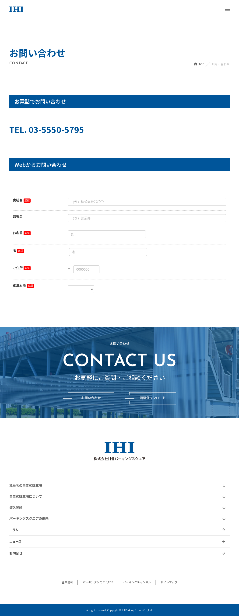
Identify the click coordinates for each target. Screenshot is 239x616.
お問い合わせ (91, 398)
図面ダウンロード (153, 398)
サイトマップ (169, 582)
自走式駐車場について (25, 496)
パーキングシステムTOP (98, 582)
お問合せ (15, 553)
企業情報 (67, 582)
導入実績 (15, 507)
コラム (13, 529)
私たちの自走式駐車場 (25, 485)
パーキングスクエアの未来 (29, 518)
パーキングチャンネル (137, 582)
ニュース (15, 541)
